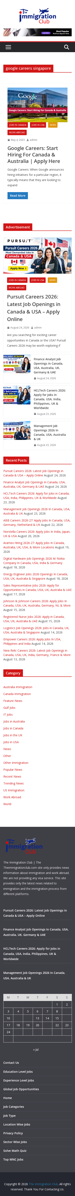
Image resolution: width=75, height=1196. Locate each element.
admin (33, 140)
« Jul (36, 1049)
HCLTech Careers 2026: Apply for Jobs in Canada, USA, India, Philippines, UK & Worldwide (50, 399)
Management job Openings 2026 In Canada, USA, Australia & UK (50, 432)
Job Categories (13, 1107)
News (53, 124)
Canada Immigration (17, 694)
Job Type (9, 1116)
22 (57, 1025)
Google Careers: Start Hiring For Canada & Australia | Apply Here (34, 154)
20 (37, 1025)
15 (57, 1018)
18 (18, 1025)
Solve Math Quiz (14, 1151)
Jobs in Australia (14, 721)
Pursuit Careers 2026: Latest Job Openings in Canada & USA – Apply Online (33, 307)
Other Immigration (15, 763)
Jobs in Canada (17, 124)
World (7, 804)
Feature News (12, 701)
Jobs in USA (38, 124)
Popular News (12, 770)
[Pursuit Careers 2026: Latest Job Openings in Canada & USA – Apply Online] (37, 255)
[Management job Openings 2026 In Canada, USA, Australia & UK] (16, 435)
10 (8, 1018)
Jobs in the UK (12, 735)
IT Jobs (8, 714)
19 (28, 1025)
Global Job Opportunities (21, 1089)
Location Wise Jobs (16, 1124)
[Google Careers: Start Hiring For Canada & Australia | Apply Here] (38, 105)
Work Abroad (17, 132)
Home (7, 1098)
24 (8, 1032)
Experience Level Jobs (18, 1080)
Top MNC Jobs (13, 1159)
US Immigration (13, 790)
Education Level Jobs (18, 1072)
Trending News (13, 783)
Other (7, 756)
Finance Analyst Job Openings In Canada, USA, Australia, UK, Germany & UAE (48, 365)
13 (37, 1018)
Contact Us (11, 1063)
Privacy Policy (13, 1133)
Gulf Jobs (9, 708)
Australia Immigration (17, 687)
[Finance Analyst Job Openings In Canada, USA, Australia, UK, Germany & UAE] (16, 368)
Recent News (12, 776)
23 (67, 1025)
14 (47, 1018)
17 (8, 1025)
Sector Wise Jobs (15, 1142)
